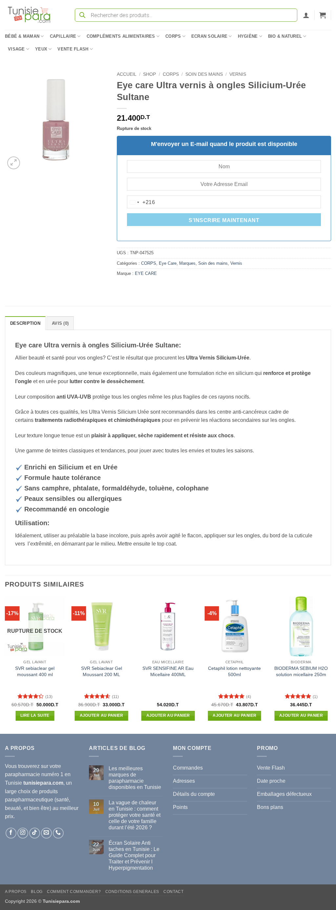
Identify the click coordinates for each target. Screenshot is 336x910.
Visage (16, 49)
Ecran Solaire (209, 36)
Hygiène (248, 36)
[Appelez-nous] (58, 833)
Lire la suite (35, 715)
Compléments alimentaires (121, 36)
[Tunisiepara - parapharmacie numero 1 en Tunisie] (32, 15)
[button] (306, 15)
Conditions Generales (132, 891)
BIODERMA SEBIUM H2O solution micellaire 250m (301, 671)
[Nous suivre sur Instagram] (22, 833)
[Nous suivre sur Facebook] (11, 833)
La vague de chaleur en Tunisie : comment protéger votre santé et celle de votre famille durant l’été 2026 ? (134, 815)
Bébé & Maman (22, 36)
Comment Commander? (74, 891)
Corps (173, 36)
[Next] (331, 664)
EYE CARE (146, 273)
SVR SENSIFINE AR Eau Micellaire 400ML (168, 671)
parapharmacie (22, 774)
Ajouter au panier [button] (101, 715)
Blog (36, 891)
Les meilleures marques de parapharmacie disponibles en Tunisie (135, 778)
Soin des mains (204, 74)
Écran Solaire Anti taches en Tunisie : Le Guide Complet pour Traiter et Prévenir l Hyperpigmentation (134, 855)
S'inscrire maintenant (224, 220)
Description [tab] (25, 323)
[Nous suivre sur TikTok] (34, 833)
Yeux (41, 49)
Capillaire (63, 36)
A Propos (16, 891)
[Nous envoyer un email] (46, 833)
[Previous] (5, 664)
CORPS (171, 74)
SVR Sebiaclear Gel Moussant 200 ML (101, 671)
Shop (149, 74)
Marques (187, 263)
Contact (173, 891)
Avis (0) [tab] (60, 323)
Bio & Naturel (285, 36)
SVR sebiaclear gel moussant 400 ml (34, 671)
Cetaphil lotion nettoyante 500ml (234, 671)
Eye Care (168, 263)
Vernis (237, 74)
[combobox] (141, 202)
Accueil (126, 74)
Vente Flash (72, 49)
